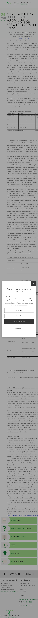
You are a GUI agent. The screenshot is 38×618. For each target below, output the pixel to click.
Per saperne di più (19, 328)
